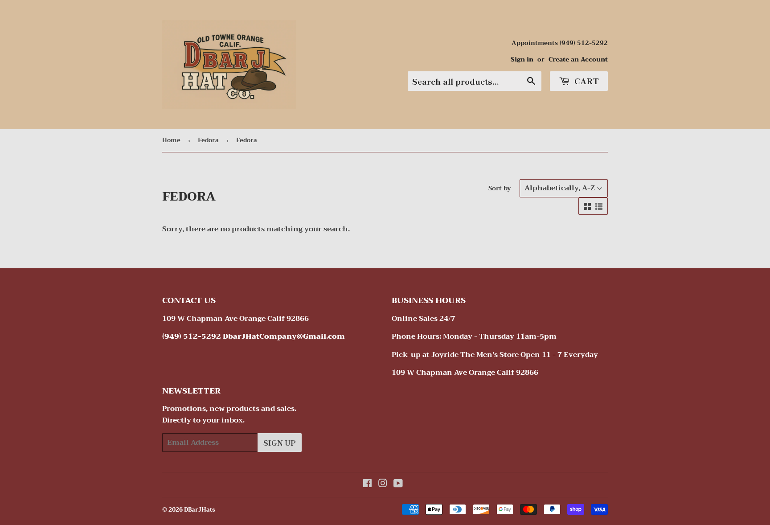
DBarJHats (199, 509)
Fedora (208, 140)
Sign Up (279, 442)
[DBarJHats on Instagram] (382, 484)
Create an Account (578, 59)
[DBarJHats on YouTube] (398, 484)
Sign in (522, 59)
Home (171, 140)
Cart (585, 80)
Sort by (499, 188)
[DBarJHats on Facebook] (367, 484)
